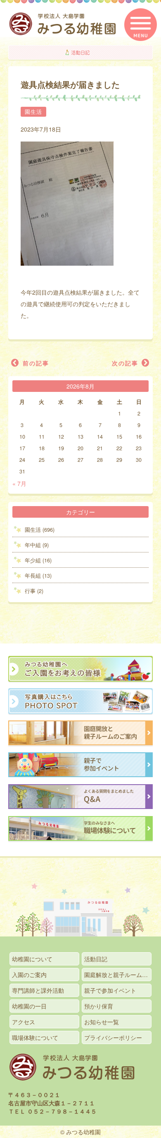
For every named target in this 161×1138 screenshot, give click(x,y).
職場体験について (35, 1037)
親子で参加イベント (110, 990)
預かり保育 (98, 1006)
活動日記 (95, 959)
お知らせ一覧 (101, 1022)
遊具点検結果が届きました (70, 84)
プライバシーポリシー (113, 1037)
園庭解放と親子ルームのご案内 (118, 974)
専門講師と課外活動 (38, 990)
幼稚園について (32, 959)
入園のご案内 (29, 974)
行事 (30, 591)
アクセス (23, 1022)
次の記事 (126, 363)
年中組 (33, 545)
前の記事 (34, 363)
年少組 (33, 560)
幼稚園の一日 (29, 1006)
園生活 (33, 111)
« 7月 (19, 483)
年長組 (33, 575)
